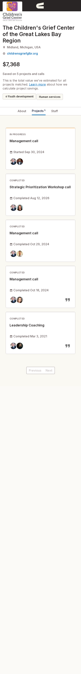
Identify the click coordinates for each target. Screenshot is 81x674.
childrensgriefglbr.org (22, 53)
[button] (5, 5)
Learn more (37, 84)
